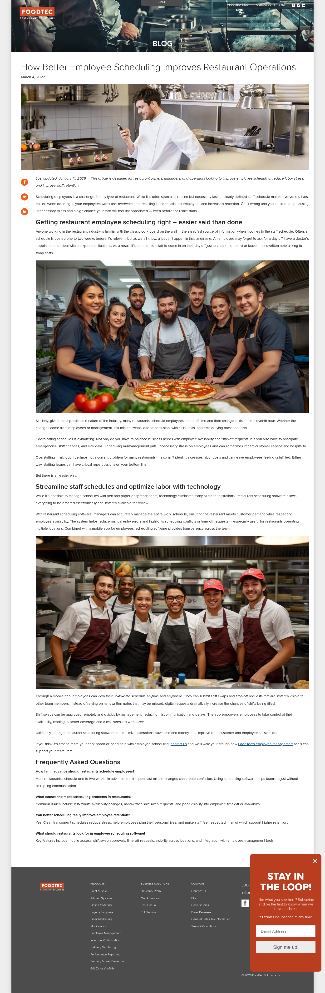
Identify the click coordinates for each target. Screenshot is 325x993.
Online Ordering (101, 905)
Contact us (263, 5)
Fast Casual (149, 905)
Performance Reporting (105, 954)
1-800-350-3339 (238, 5)
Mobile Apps (98, 926)
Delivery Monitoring (103, 947)
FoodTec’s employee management (265, 744)
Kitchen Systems (101, 898)
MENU (162, 2)
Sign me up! (286, 947)
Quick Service (150, 898)
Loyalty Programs (101, 912)
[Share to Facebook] (24, 182)
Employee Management (105, 933)
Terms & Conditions (204, 926)
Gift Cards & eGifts (102, 968)
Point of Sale (98, 891)
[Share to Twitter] (24, 197)
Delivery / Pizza (151, 891)
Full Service (148, 912)
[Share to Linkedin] (24, 211)
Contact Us (198, 891)
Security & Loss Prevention (107, 961)
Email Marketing (101, 919)
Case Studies (200, 905)
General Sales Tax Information (211, 919)
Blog (282, 5)
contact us (179, 744)
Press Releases (201, 912)
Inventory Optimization (105, 940)
